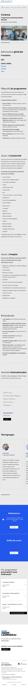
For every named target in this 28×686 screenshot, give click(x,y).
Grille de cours (7, 392)
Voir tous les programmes (17, 613)
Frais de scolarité (8, 402)
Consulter (13, 527)
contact (6, 419)
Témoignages (6, 405)
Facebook (3, 66)
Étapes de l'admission (9, 399)
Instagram (3, 68)
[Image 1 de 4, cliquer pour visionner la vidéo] (14, 33)
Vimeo (2, 71)
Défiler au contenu (6, 1)
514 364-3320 (6, 415)
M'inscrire (5, 649)
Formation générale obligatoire (11, 396)
